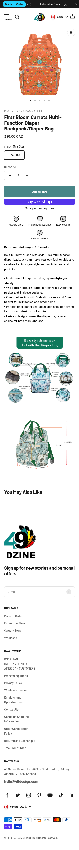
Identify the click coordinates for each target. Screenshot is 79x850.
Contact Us (11, 709)
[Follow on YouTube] (50, 795)
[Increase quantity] (27, 175)
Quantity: (10, 167)
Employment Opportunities (13, 700)
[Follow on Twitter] (18, 795)
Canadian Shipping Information (16, 719)
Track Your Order (15, 748)
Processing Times (16, 676)
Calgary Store (13, 630)
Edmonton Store (50, 4)
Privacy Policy (13, 683)
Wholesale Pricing (16, 690)
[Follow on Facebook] (7, 795)
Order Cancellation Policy (16, 731)
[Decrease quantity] (9, 175)
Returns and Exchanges (19, 741)
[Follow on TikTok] (61, 795)
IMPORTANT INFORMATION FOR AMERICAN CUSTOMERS (19, 663)
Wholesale (11, 638)
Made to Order (14, 4)
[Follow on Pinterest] (39, 795)
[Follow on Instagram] (28, 795)
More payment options (39, 208)
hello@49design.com (21, 781)
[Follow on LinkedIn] (71, 795)
